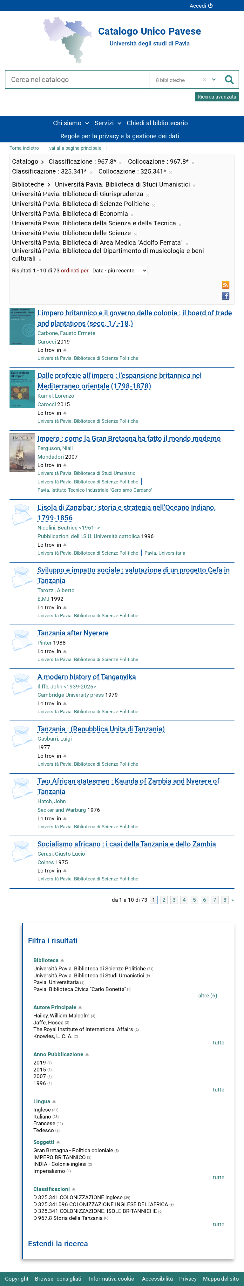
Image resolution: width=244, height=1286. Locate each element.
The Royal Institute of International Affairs (83, 1029)
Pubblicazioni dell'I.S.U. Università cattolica (89, 536)
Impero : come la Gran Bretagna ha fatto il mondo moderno (129, 438)
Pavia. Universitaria (165, 553)
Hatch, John (51, 801)
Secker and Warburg (62, 810)
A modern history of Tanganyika (86, 677)
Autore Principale (54, 1007)
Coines (46, 862)
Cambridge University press (71, 695)
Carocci (47, 342)
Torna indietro (24, 148)
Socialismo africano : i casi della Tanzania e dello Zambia (126, 844)
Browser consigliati (58, 1279)
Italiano (42, 1116)
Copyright (17, 1279)
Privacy (188, 1279)
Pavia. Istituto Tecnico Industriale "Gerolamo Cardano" (94, 490)
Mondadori (51, 457)
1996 (39, 1083)
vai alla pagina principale (75, 148)
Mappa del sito (221, 1279)
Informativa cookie (111, 1279)
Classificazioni (51, 1189)
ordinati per (75, 270)
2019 (39, 1062)
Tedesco (43, 1130)
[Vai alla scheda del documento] (22, 326)
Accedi (198, 6)
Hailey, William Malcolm (61, 1015)
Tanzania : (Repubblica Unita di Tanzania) (101, 729)
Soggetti (43, 1142)
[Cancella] (204, 79)
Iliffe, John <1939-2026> (66, 686)
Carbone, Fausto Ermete (66, 333)
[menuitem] (71, 122)
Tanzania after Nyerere (73, 633)
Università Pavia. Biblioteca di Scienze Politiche (87, 358)
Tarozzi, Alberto (56, 590)
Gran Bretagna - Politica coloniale (73, 1150)
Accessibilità (157, 1279)
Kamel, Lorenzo (55, 396)
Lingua (41, 1101)
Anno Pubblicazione (58, 1054)
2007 (39, 1076)
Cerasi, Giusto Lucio (61, 854)
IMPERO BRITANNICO (59, 1157)
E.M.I (44, 599)
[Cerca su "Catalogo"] (77, 80)
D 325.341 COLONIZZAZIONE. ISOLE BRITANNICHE (95, 1211)
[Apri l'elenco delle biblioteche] (213, 79)
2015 (39, 1069)
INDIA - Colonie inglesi (59, 1164)
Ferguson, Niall (55, 448)
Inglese (42, 1109)
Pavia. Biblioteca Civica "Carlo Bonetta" (79, 989)
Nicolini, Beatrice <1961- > (68, 527)
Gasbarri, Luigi (54, 738)
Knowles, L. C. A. (52, 1036)
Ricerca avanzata (217, 97)
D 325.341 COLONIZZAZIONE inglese (78, 1197)
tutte (218, 1042)
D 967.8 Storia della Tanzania (68, 1218)
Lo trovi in (49, 350)
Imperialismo (49, 1171)
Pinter (45, 643)
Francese (44, 1123)
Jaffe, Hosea (48, 1022)
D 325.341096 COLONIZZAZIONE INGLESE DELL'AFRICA (100, 1204)
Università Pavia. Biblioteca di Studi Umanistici (87, 473)
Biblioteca (45, 960)
